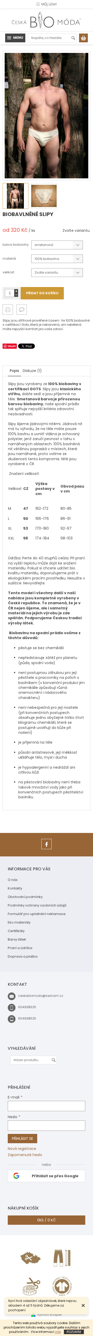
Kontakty (15, 888)
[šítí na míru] (31, 1286)
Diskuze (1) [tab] (32, 370)
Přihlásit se (22, 1138)
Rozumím (74, 1332)
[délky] (62, 1257)
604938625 (27, 1007)
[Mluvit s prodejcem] (22, 309)
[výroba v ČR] (31, 1257)
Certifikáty (16, 930)
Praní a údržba (20, 947)
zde (58, 1332)
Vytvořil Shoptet (49, 1314)
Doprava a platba (22, 956)
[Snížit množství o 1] (16, 295)
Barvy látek (17, 939)
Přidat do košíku (42, 293)
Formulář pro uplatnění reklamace (37, 913)
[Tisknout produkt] (8, 309)
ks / (46, 1220)
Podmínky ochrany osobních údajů (37, 905)
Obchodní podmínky (25, 896)
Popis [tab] (14, 370)
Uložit (12, 346)
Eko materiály (19, 922)
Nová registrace (22, 1148)
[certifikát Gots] (62, 1286)
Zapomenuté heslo (25, 1154)
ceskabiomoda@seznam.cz (40, 995)
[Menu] (15, 38)
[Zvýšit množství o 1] (16, 291)
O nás (13, 879)
